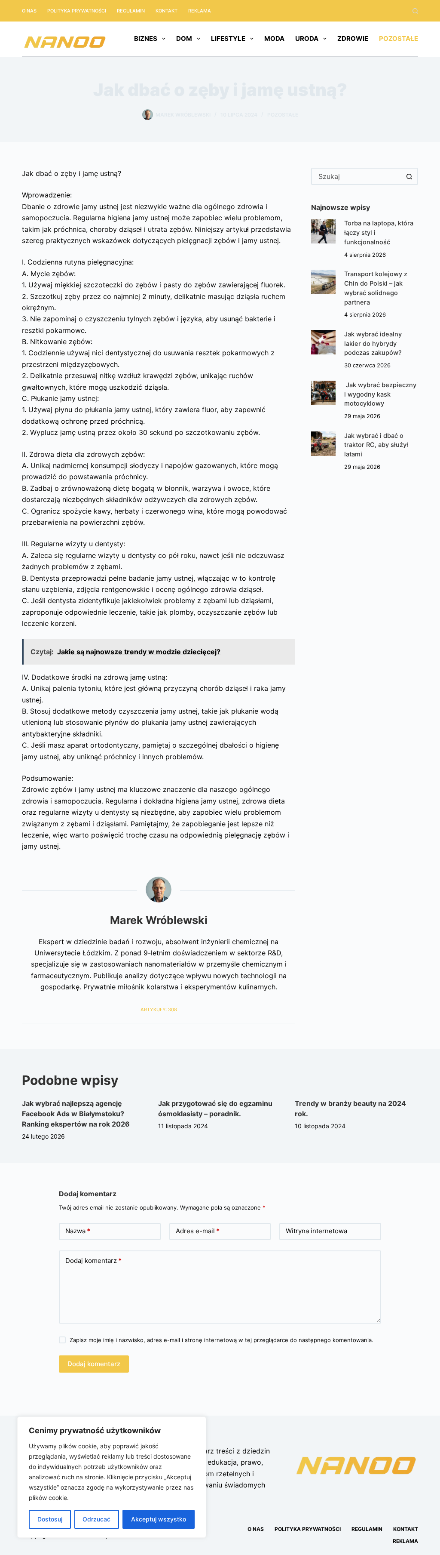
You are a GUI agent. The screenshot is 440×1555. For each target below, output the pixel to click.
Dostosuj (49, 1519)
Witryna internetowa (316, 1231)
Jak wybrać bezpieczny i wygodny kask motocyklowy (380, 394)
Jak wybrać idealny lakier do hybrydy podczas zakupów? (373, 343)
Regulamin (131, 11)
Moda (274, 38)
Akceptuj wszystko (158, 1519)
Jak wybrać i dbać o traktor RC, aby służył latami (376, 445)
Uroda (306, 38)
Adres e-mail (198, 1231)
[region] (111, 1477)
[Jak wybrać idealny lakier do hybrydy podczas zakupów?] (323, 342)
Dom (184, 38)
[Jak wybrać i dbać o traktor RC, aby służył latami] (323, 443)
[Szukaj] (415, 11)
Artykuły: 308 (159, 1010)
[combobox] (357, 176)
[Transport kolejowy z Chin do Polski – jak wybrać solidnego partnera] (323, 282)
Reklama (199, 11)
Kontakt (166, 11)
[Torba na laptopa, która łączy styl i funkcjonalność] (323, 231)
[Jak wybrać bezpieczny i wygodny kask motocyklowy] (323, 393)
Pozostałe (398, 38)
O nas (29, 11)
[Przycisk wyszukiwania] (409, 176)
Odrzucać (96, 1519)
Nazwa (77, 1231)
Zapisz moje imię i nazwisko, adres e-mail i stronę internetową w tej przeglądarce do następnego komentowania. (221, 1339)
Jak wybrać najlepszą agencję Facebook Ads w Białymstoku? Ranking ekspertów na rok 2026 (76, 1113)
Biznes (145, 38)
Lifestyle (228, 38)
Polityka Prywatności (76, 11)
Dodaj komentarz (93, 1260)
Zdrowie (352, 38)
